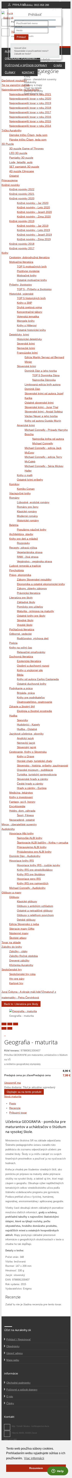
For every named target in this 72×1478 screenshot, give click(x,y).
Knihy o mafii (24, 475)
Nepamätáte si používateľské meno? (31, 51)
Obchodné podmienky (18, 1382)
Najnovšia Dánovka (44, 379)
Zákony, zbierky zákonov (32, 588)
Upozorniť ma (12, 1082)
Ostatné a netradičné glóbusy (35, 910)
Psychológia (16, 570)
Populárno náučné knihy (31, 529)
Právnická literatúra (28, 593)
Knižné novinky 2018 (21, 243)
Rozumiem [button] (36, 1468)
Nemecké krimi (26, 348)
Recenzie (15, 1108)
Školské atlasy (17, 937)
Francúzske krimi (27, 352)
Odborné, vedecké (20, 633)
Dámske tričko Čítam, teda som (28, 134)
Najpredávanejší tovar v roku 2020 (30, 98)
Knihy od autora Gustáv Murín (43, 420)
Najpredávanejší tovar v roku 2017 (30, 112)
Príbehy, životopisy (20, 284)
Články (10, 72)
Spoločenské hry (33, 93)
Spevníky (22, 720)
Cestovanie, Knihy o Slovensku (28, 751)
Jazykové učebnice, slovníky (26, 733)
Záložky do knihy (33, 90)
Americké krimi (26, 425)
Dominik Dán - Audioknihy (24, 856)
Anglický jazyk (25, 738)
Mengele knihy (26, 320)
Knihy (27, 76)
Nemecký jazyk (26, 742)
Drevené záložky (19, 960)
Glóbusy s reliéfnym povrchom (35, 915)
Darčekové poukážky (14, 80)
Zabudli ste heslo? (22, 54)
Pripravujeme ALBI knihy (31, 847)
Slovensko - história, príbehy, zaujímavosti (42, 765)
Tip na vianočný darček (16, 85)
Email (7, 1434)
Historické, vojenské (21, 293)
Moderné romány (27, 516)
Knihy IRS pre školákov (31, 874)
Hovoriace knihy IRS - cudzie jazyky (38, 865)
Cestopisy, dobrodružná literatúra (29, 257)
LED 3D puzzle (18, 153)
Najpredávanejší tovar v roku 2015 (30, 121)
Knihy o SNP (24, 302)
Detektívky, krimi (19, 334)
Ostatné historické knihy (31, 329)
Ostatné (14, 175)
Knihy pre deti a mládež (23, 538)
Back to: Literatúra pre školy (21, 1003)
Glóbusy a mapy (33, 85)
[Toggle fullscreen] (9, 1024)
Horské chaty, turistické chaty (34, 760)
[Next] (9, 1028)
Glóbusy (14, 897)
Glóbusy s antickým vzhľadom (35, 906)
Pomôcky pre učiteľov (30, 606)
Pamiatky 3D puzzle (21, 157)
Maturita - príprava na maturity (35, 611)
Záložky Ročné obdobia (23, 955)
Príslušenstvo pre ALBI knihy (34, 851)
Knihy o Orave (25, 756)
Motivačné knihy (26, 275)
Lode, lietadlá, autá (20, 162)
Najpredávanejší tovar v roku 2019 (30, 103)
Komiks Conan (26, 488)
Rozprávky (23, 543)
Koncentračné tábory (29, 311)
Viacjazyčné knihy (20, 493)
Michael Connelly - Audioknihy (27, 887)
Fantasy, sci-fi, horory (22, 801)
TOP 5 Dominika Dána (46, 375)
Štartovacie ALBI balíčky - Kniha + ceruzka (42, 842)
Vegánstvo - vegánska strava (34, 561)
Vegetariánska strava (29, 552)
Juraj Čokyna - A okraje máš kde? (22, 991)
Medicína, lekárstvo (21, 792)
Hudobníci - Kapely (28, 724)
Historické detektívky (29, 339)
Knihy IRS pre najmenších (32, 883)
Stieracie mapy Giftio (21, 928)
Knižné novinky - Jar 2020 (32, 203)
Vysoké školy (24, 624)
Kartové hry (16, 983)
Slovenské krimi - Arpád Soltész (44, 411)
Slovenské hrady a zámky (32, 779)
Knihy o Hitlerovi (26, 325)
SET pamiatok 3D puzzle (24, 166)
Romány (14, 497)
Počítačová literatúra (21, 629)
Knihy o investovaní (21, 797)
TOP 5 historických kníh (31, 298)
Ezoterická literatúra (29, 661)
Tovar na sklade (33, 88)
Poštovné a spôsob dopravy (26, 65)
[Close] (4, 1024)
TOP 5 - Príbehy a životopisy (34, 289)
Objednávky (13, 1346)
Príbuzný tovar (18, 1112)
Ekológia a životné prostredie (34, 711)
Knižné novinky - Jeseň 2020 (34, 211)
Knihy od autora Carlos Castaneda (38, 679)
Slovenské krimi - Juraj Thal (41, 407)
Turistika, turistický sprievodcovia (37, 774)
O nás (58, 65)
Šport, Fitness (25, 815)
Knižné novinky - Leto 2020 (33, 207)
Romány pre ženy (27, 506)
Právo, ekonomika (20, 574)
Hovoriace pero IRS (29, 878)
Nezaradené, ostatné (22, 819)
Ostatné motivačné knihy (32, 280)
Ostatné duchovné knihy (31, 683)
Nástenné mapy (18, 933)
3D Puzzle (8, 143)
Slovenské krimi (26, 366)
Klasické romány (27, 511)
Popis (12, 1103)
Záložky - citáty (18, 951)
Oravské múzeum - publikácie (35, 769)
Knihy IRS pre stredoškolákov (35, 869)
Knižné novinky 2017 (21, 248)
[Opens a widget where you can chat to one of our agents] (57, 1471)
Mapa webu (12, 1360)
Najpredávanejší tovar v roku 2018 (30, 107)
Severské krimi (26, 343)
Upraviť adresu (14, 1353)
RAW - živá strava (27, 556)
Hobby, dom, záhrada (22, 810)
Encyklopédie (17, 806)
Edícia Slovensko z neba (24, 924)
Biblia (20, 674)
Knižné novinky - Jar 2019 (32, 225)
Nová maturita (12, 1096)
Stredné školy (25, 620)
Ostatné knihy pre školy (31, 615)
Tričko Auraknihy (12, 130)
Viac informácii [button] (34, 1458)
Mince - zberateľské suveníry (40, 79)
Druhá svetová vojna (29, 307)
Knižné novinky (32, 73)
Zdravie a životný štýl (22, 706)
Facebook (7, 1427)
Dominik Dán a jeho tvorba (41, 370)
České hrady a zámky (30, 783)
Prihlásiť (21, 37)
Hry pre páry (16, 978)
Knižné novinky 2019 (21, 221)
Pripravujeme (31, 70)
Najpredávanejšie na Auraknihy (20, 89)
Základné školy (26, 602)
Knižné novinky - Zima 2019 (34, 239)
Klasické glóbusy (27, 901)
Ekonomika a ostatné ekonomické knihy (41, 584)
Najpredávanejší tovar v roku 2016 (30, 116)
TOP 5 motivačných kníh (32, 266)
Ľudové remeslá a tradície (25, 565)
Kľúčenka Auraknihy (21, 965)
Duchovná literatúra (21, 656)
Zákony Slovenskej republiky (34, 579)
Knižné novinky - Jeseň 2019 (34, 234)
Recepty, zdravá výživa (23, 547)
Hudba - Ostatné (27, 729)
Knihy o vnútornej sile (30, 670)
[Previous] (4, 1028)
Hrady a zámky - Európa (31, 788)
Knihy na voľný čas (20, 647)
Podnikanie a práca (21, 688)
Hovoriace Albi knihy (21, 833)
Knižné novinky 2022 (21, 189)
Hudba (13, 715)
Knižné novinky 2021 (21, 193)
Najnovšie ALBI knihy (29, 837)
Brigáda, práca (26, 692)
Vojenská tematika (28, 316)
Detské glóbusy (26, 919)
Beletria (13, 524)
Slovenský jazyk (26, 747)
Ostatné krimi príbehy (30, 479)
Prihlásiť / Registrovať (18, 1339)
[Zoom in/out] (15, 1024)
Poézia (13, 642)
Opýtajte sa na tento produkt (24, 1091)
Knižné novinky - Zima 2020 (34, 216)
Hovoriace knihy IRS (21, 860)
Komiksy (14, 484)
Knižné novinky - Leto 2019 (33, 230)
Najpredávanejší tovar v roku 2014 (30, 125)
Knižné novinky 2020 (21, 198)
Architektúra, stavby (21, 534)
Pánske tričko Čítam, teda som (27, 139)
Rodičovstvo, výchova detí (33, 638)
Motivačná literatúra (21, 261)
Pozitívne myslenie (28, 271)
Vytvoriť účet (20, 48)
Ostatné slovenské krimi (39, 402)
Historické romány (28, 520)
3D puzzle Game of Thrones (26, 148)
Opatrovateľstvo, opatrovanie (34, 701)
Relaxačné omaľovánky (31, 652)
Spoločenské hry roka (22, 974)
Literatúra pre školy (21, 597)
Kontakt (28, 72)
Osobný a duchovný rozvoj (33, 665)
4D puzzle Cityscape (21, 171)
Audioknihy (30, 82)
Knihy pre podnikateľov (31, 697)
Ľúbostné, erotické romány (33, 502)
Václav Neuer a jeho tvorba (41, 416)
